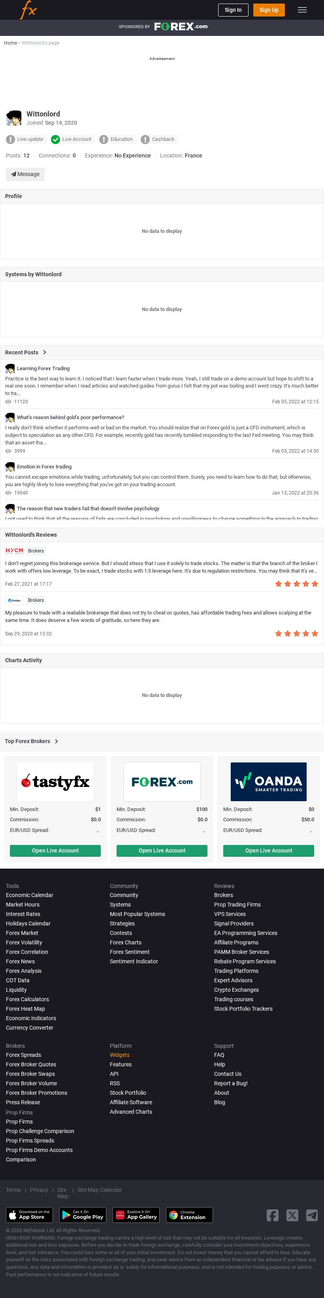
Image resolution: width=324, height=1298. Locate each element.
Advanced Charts (131, 1112)
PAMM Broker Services (241, 952)
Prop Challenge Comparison (40, 1131)
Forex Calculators (27, 999)
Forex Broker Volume (31, 1083)
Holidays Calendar (28, 923)
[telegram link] (312, 1215)
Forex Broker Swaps (30, 1074)
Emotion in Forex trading (44, 467)
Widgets (120, 1055)
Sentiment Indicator (134, 961)
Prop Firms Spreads (30, 1140)
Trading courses (233, 999)
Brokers (36, 551)
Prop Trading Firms (237, 904)
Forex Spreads (23, 1055)
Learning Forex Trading (43, 368)
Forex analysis (23, 971)
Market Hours (23, 904)
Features (121, 1064)
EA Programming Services (245, 933)
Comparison (21, 1159)
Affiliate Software (131, 1102)
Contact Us (227, 1074)
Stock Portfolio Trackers (243, 1009)
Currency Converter (29, 1028)
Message (28, 174)
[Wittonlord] (10, 368)
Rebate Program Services (245, 961)
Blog (219, 1102)
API (114, 1074)
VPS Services (230, 914)
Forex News (20, 961)
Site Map (62, 1193)
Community (124, 895)
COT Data (18, 980)
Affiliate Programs (236, 942)
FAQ (219, 1055)
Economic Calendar (29, 895)
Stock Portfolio (128, 1093)
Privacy (39, 1190)
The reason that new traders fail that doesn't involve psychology (88, 508)
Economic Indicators (31, 1018)
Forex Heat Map (25, 1009)
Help (219, 1064)
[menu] (302, 10)
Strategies (122, 923)
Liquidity (16, 990)
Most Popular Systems (137, 914)
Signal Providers (234, 923)
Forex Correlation (27, 952)
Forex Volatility (24, 942)
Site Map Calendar (99, 1190)
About (221, 1093)
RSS (115, 1083)
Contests (121, 933)
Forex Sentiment (130, 952)
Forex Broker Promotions (36, 1093)
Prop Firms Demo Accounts (39, 1150)
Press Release (23, 1102)
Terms (13, 1190)
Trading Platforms (236, 971)
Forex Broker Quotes (31, 1064)
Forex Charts (125, 942)
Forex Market (22, 933)
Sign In (233, 10)
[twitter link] (292, 1215)
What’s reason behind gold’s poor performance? (70, 417)
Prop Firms (19, 1121)
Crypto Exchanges (236, 990)
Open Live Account (55, 850)
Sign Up (269, 10)
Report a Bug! (231, 1083)
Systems (120, 904)
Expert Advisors (233, 980)
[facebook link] (273, 1215)
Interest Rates (23, 914)
